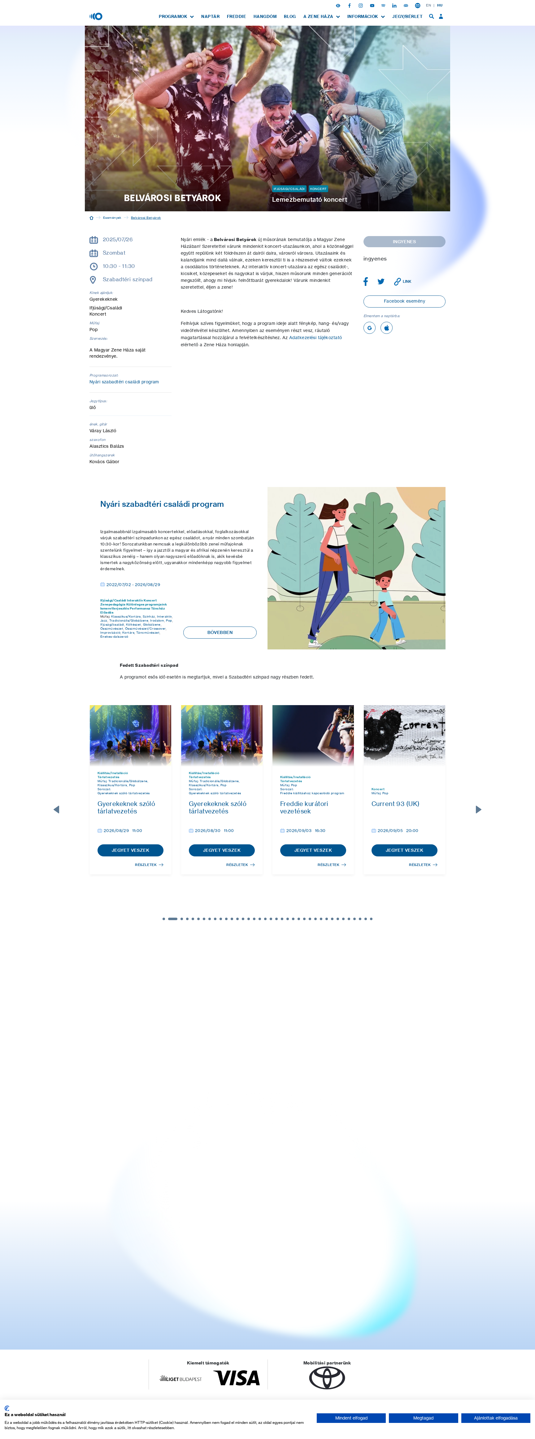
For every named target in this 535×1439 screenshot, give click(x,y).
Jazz (103, 620)
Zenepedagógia (113, 604)
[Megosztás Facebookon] (365, 281)
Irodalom (157, 620)
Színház (149, 616)
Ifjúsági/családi (112, 624)
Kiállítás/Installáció (113, 773)
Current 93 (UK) (396, 804)
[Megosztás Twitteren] (381, 281)
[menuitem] (176, 16)
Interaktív (135, 600)
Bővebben (220, 632)
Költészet (133, 624)
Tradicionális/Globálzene (128, 620)
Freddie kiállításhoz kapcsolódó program (312, 793)
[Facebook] (350, 5)
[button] (338, 5)
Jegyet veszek (131, 850)
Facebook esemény (404, 301)
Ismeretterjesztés (114, 608)
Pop (169, 620)
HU (439, 5)
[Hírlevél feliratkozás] (417, 5)
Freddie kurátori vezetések (304, 807)
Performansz (140, 608)
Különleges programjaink (146, 604)
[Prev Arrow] (56, 809)
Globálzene (152, 624)
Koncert (318, 189)
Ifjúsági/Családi (289, 189)
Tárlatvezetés (109, 777)
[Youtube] (373, 5)
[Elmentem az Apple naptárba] (387, 328)
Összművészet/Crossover (145, 628)
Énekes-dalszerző (114, 636)
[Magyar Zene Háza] (96, 16)
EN (428, 5)
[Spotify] (384, 5)
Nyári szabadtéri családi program (124, 381)
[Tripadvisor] (406, 5)
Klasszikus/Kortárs (126, 616)
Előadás (106, 612)
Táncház (158, 608)
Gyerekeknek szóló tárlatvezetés (124, 793)
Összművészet (111, 628)
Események (112, 217)
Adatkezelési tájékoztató (315, 337)
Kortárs (128, 632)
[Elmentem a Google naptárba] (369, 328)
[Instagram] (361, 5)
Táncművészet (147, 632)
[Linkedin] (395, 5)
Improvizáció (110, 632)
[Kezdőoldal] (91, 217)
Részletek (146, 865)
